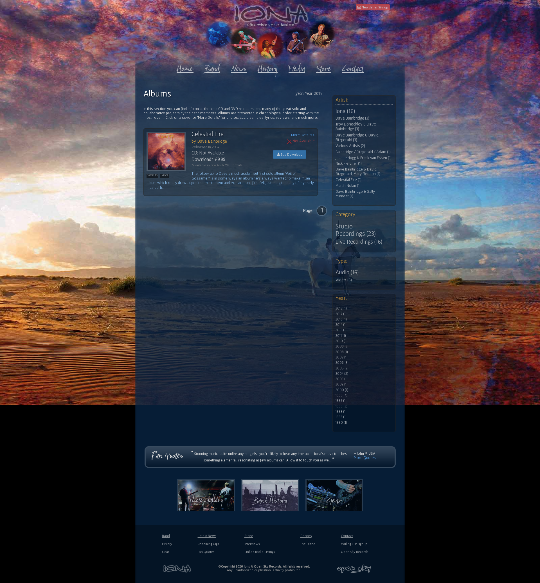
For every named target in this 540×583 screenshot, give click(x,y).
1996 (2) (341, 406)
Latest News (207, 536)
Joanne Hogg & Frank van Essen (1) (364, 158)
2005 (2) (342, 368)
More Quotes (365, 457)
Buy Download (291, 154)
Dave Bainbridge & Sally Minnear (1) (355, 193)
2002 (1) (342, 384)
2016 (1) (341, 319)
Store (248, 536)
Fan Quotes (206, 551)
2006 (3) (342, 363)
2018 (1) (341, 308)
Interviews (252, 544)
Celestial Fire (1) (348, 180)
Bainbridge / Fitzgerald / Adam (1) (363, 152)
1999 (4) (341, 395)
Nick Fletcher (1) (349, 163)
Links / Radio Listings (259, 551)
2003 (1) (342, 379)
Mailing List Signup (354, 544)
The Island (307, 544)
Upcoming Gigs (208, 544)
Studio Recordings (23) (356, 230)
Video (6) (344, 279)
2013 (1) (341, 330)
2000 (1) (342, 390)
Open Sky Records (354, 551)
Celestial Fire (208, 134)
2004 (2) (342, 374)
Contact (347, 536)
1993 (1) (341, 412)
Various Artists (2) (350, 145)
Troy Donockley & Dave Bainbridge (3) (356, 126)
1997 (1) (341, 401)
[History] (268, 67)
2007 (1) (342, 357)
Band (166, 536)
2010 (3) (342, 341)
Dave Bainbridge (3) (352, 118)
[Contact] (353, 67)
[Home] (185, 67)
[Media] (297, 67)
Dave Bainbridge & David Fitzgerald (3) (357, 137)
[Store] (323, 67)
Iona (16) (345, 111)
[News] (239, 67)
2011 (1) (341, 336)
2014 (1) (341, 325)
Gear (165, 551)
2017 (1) (341, 314)
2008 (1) (342, 352)
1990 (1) (341, 423)
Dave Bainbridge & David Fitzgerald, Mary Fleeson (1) (358, 171)
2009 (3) (342, 346)
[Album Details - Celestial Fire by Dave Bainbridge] (169, 151)
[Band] (212, 67)
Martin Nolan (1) (348, 185)
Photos (306, 536)
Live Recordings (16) (359, 242)
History (167, 544)
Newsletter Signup (374, 7)
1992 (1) (341, 417)
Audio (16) (347, 272)
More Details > (303, 135)
